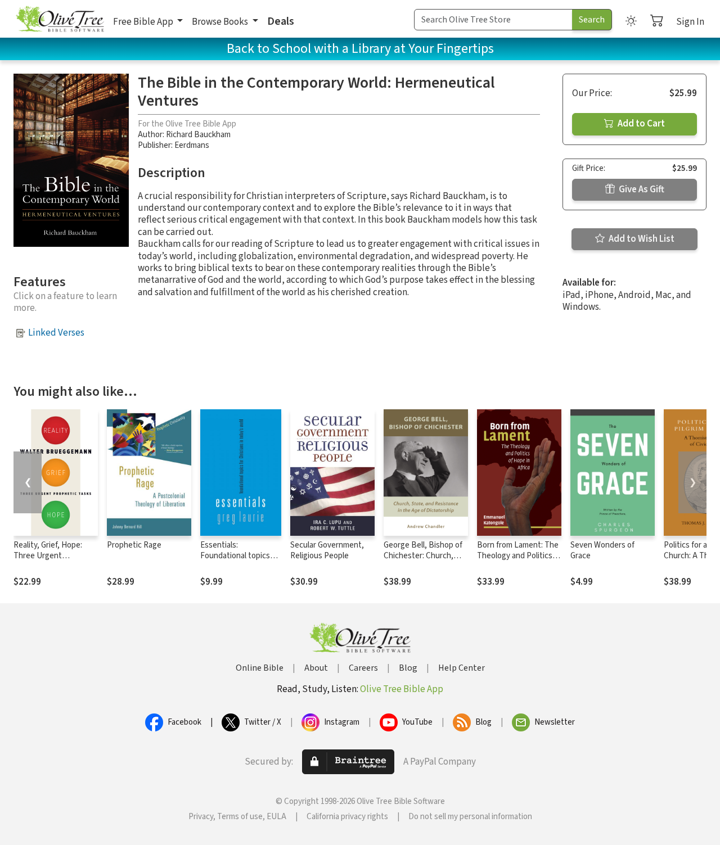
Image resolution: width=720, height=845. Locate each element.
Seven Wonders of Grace (602, 550)
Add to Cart (640, 123)
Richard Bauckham (198, 135)
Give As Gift (640, 189)
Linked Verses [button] (56, 333)
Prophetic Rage (134, 545)
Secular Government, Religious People (327, 550)
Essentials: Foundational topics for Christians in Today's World (235, 561)
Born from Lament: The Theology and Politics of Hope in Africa (519, 555)
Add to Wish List (640, 239)
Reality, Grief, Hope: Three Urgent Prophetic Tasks (48, 555)
